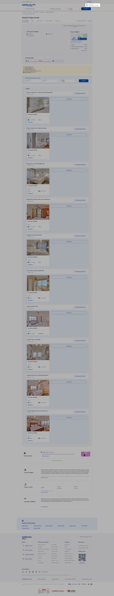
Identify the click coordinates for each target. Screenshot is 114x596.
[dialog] (92, 5)
